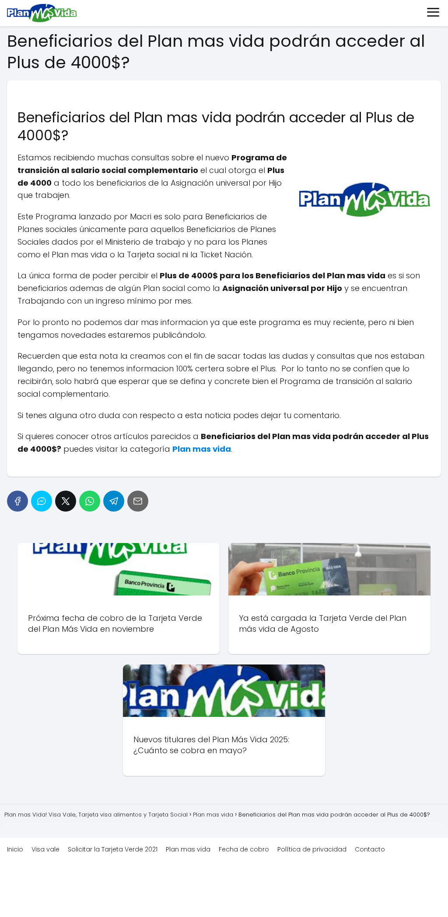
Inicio (15, 849)
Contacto (370, 849)
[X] (65, 501)
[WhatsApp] (89, 501)
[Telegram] (113, 501)
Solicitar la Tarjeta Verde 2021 (113, 849)
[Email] (137, 501)
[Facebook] (17, 501)
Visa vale (46, 849)
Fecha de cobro (244, 849)
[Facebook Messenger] (41, 501)
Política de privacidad (311, 849)
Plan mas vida (188, 849)
